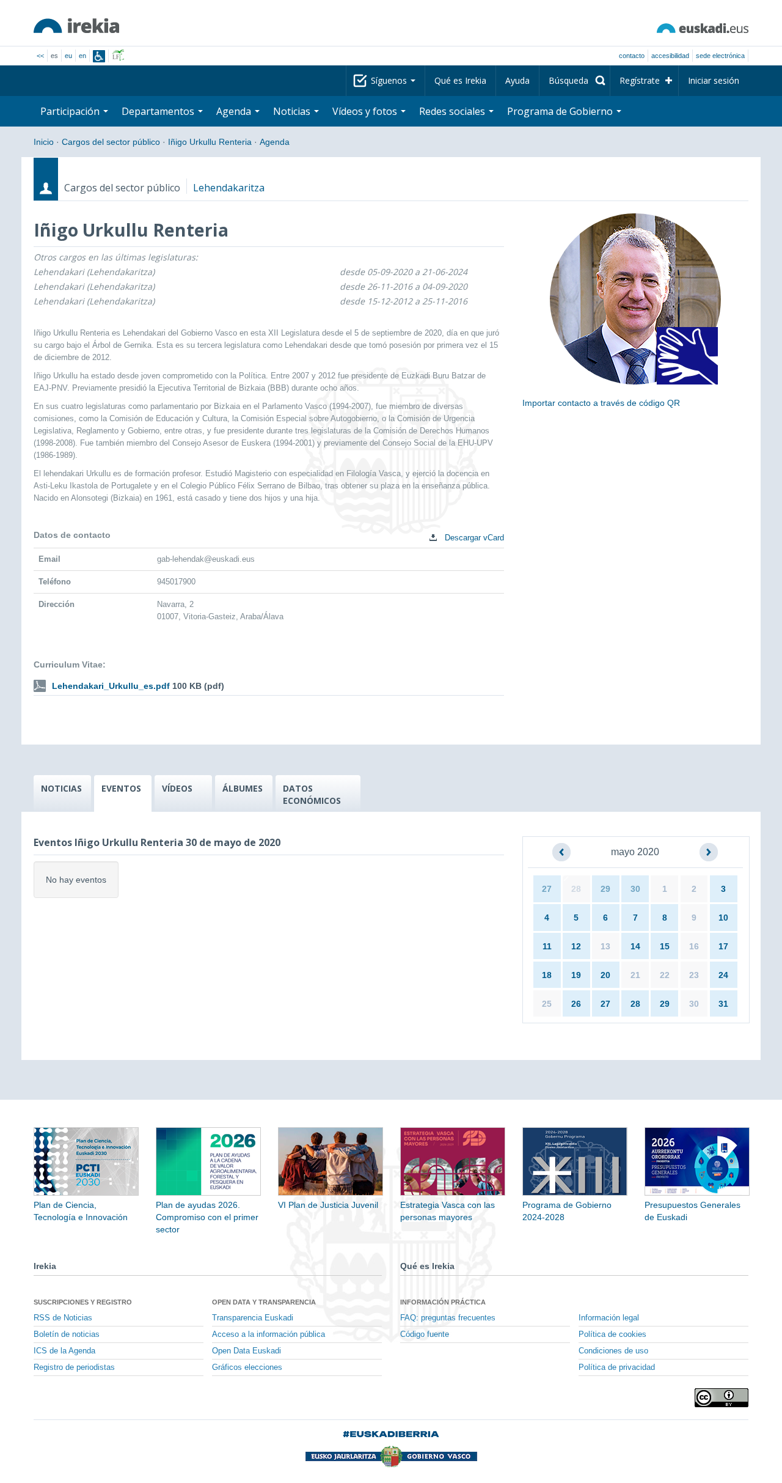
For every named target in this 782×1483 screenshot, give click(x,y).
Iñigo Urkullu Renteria (210, 142)
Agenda (275, 142)
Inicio (44, 142)
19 (576, 975)
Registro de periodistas (74, 1367)
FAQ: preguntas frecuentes (447, 1318)
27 (547, 889)
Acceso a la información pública (268, 1334)
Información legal (609, 1318)
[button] (561, 852)
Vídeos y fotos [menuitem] (366, 111)
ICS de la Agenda (64, 1351)
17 (723, 946)
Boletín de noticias (67, 1334)
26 (576, 1004)
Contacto (632, 55)
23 (694, 975)
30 (635, 889)
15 (665, 946)
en (82, 55)
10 (723, 917)
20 (605, 975)
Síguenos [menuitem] (390, 80)
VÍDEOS (177, 788)
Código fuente (424, 1334)
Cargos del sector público (111, 142)
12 (576, 946)
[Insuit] (99, 56)
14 (635, 946)
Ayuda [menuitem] (517, 80)
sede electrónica (720, 55)
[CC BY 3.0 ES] (721, 1397)
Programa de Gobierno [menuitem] (561, 111)
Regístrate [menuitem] (639, 80)
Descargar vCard (473, 537)
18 (547, 975)
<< (40, 55)
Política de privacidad (617, 1367)
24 (723, 975)
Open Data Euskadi (246, 1351)
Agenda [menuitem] (235, 111)
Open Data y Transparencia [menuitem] (264, 1302)
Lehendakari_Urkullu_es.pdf (111, 686)
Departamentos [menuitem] (159, 111)
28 (576, 889)
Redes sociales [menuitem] (453, 111)
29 (605, 889)
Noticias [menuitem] (293, 111)
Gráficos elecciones (247, 1367)
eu (68, 55)
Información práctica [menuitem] (443, 1302)
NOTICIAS (61, 788)
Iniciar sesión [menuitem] (713, 80)
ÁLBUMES (242, 788)
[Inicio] (76, 25)
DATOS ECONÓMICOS (312, 794)
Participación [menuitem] (71, 111)
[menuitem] (574, 80)
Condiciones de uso (613, 1351)
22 (665, 975)
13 (605, 946)
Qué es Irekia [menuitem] (460, 80)
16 (694, 946)
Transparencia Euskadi (252, 1318)
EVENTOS (121, 788)
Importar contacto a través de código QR (601, 403)
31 (723, 1004)
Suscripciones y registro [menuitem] (83, 1302)
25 (547, 1004)
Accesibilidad (670, 55)
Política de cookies (612, 1334)
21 (635, 975)
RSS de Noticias (63, 1318)
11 (547, 946)
